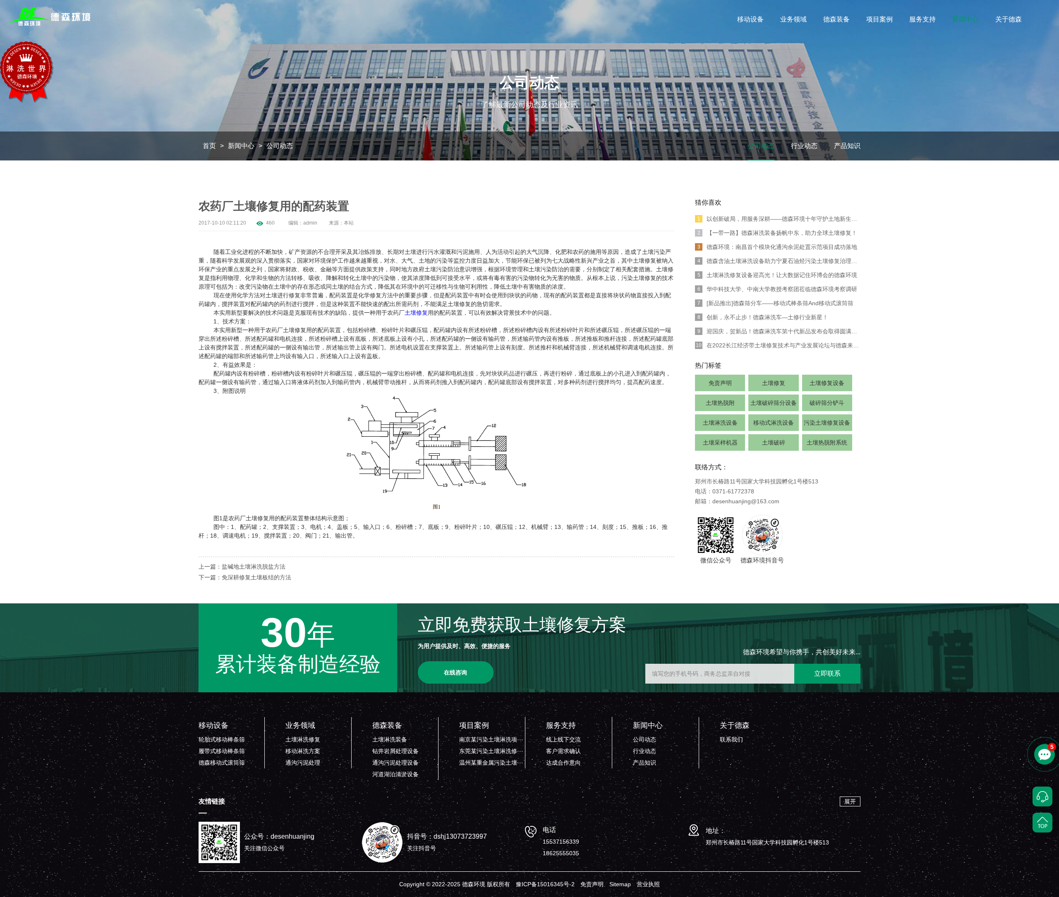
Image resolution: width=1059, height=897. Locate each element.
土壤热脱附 (720, 402)
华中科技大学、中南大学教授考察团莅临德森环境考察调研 (777, 289)
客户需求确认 (563, 751)
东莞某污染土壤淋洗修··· (491, 751)
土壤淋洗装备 (389, 739)
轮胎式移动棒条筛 (222, 739)
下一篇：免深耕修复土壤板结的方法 (245, 577)
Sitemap (620, 884)
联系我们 (731, 739)
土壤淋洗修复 (302, 739)
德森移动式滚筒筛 (222, 762)
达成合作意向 (563, 762)
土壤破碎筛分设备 (773, 402)
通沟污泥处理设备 (395, 762)
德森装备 (836, 19)
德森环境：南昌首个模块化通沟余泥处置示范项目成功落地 (777, 247)
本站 (349, 223)
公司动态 (279, 145)
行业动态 (804, 145)
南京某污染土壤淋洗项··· (491, 739)
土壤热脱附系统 (827, 442)
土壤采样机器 (720, 442)
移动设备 (750, 19)
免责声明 (720, 383)
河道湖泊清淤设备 (395, 774)
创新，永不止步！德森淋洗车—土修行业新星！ (763, 317)
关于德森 (1008, 19)
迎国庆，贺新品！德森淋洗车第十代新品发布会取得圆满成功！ (778, 331)
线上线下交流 (563, 739)
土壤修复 (773, 383)
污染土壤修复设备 (827, 422)
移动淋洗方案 (302, 751)
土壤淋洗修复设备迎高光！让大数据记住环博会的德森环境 (777, 275)
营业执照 (648, 884)
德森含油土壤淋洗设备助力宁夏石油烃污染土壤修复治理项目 (778, 261)
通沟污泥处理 (302, 762)
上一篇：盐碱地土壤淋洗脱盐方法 (242, 566)
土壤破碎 (773, 442)
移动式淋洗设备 (773, 422)
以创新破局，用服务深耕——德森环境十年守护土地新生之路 (778, 218)
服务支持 (922, 19)
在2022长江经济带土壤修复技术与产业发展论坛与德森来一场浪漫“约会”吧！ (778, 345)
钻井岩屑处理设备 (395, 751)
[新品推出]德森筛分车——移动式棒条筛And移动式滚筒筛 (775, 303)
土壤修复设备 (827, 383)
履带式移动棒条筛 (222, 751)
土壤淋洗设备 (720, 422)
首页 (209, 145)
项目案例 (879, 19)
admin (310, 223)
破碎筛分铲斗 (827, 402)
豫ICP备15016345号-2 (545, 884)
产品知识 (847, 145)
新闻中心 (965, 19)
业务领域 (793, 19)
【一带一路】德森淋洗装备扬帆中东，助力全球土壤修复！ (777, 233)
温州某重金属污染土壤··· (491, 762)
